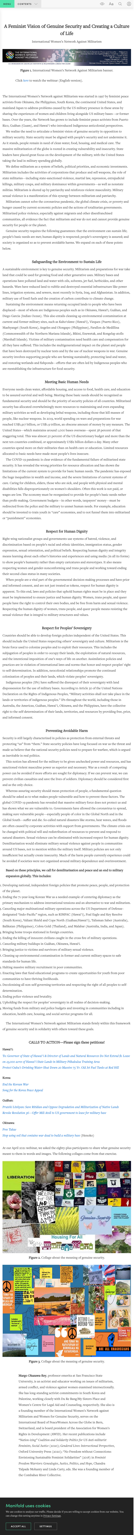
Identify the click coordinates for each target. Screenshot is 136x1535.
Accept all (18, 1526)
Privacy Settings (52, 1515)
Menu (7, 3)
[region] (67, 750)
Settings (45, 1526)
